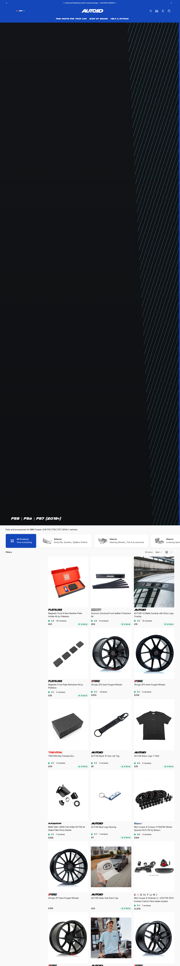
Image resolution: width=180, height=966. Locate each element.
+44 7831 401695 (107, 3)
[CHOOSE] (84, 603)
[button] (159, 552)
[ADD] (127, 603)
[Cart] (169, 11)
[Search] (151, 11)
